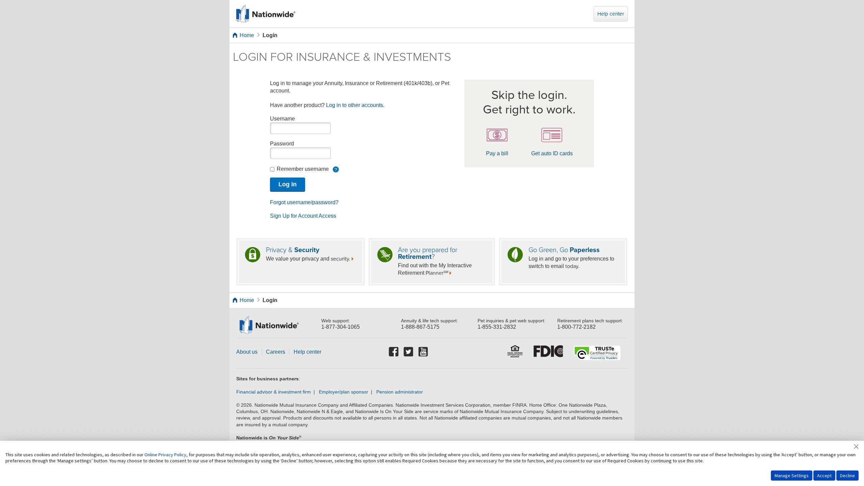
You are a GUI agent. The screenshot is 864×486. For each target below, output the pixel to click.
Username (282, 119)
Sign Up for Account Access (303, 216)
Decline (847, 476)
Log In (287, 184)
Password (282, 143)
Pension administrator (399, 392)
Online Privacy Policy (165, 455)
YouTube (423, 352)
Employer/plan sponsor (343, 392)
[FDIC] (548, 353)
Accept (824, 476)
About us (247, 352)
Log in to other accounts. (355, 105)
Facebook (394, 352)
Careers (275, 352)
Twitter (409, 352)
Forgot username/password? (304, 202)
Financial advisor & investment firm (273, 392)
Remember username (306, 169)
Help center (610, 14)
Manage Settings (792, 476)
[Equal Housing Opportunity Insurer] (515, 353)
